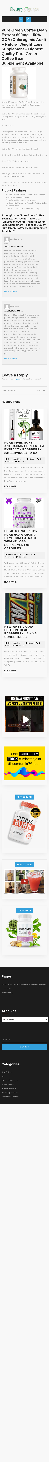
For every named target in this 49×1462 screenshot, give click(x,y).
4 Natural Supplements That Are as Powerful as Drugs (24, 984)
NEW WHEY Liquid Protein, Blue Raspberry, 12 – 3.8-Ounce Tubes (21, 632)
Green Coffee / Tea (9, 1088)
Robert (32, 459)
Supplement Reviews (10, 1097)
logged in (18, 379)
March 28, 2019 (14, 555)
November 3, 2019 (16, 643)
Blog (3, 1076)
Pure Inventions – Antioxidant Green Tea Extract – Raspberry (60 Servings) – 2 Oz (24, 448)
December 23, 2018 (16, 459)
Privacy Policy (7, 992)
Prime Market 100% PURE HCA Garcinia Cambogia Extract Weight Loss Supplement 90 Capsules (20, 539)
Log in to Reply (10, 291)
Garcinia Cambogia (10, 1080)
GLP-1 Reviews (8, 1084)
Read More (10, 487)
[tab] (21, 19)
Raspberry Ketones (10, 1092)
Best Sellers (6, 1072)
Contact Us (6, 988)
